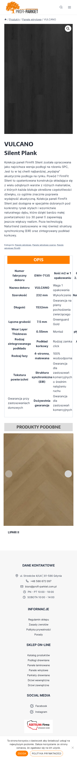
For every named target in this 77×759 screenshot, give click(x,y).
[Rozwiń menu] (69, 7)
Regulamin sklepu (38, 619)
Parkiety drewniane (38, 675)
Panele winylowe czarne (44, 245)
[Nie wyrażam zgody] (72, 747)
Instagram (41, 711)
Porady (38, 634)
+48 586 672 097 (40, 581)
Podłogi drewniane (38, 660)
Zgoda (22, 753)
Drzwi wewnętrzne (38, 680)
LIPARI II (13, 532)
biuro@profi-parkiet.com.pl (41, 586)
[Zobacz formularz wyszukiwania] (61, 7)
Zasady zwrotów (38, 624)
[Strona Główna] (5, 19)
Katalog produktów (38, 655)
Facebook (41, 705)
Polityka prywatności (38, 629)
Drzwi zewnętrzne (38, 685)
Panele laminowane (38, 665)
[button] (68, 28)
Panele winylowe (23, 245)
